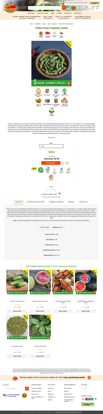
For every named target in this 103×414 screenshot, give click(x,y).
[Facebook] (82, 388)
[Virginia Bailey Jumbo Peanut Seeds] (63, 281)
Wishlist (50, 400)
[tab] (18, 202)
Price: (50, 156)
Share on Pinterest (53, 190)
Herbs (52, 13)
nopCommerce (31, 412)
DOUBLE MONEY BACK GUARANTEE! (27, 16)
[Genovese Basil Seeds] (40, 325)
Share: (51, 187)
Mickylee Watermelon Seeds (40, 301)
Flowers (59, 13)
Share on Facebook (50, 190)
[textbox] (45, 8)
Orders (49, 391)
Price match (67, 163)
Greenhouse (77, 13)
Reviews (71, 202)
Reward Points (68, 394)
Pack (51, 143)
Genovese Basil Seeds (40, 346)
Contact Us (83, 202)
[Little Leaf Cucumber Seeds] (17, 281)
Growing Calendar (56, 202)
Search (64, 8)
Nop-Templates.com (48, 412)
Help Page (48, 16)
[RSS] (85, 388)
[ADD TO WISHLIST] (63, 163)
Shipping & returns (36, 391)
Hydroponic (68, 13)
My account (87, 9)
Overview (18, 202)
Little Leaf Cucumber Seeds (17, 301)
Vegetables (31, 13)
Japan (55, 194)
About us (66, 391)
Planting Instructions (69, 397)
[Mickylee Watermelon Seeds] (40, 281)
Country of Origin (42, 13)
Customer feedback (36, 388)
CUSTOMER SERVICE (83, 16)
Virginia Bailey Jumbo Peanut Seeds (63, 302)
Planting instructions (35, 202)
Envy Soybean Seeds (17, 346)
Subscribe (27, 388)
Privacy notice (35, 394)
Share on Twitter (47, 190)
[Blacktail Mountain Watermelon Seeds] (86, 281)
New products (68, 388)
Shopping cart (51, 397)
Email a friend (56, 190)
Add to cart (51, 163)
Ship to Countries (64, 16)
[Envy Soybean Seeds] (17, 325)
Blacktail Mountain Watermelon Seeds (86, 302)
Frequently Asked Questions (68, 400)
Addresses (51, 394)
